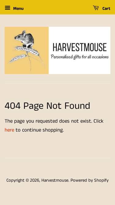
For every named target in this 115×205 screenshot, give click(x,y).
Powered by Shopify (90, 180)
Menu (18, 9)
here (9, 130)
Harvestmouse (54, 180)
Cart (105, 9)
